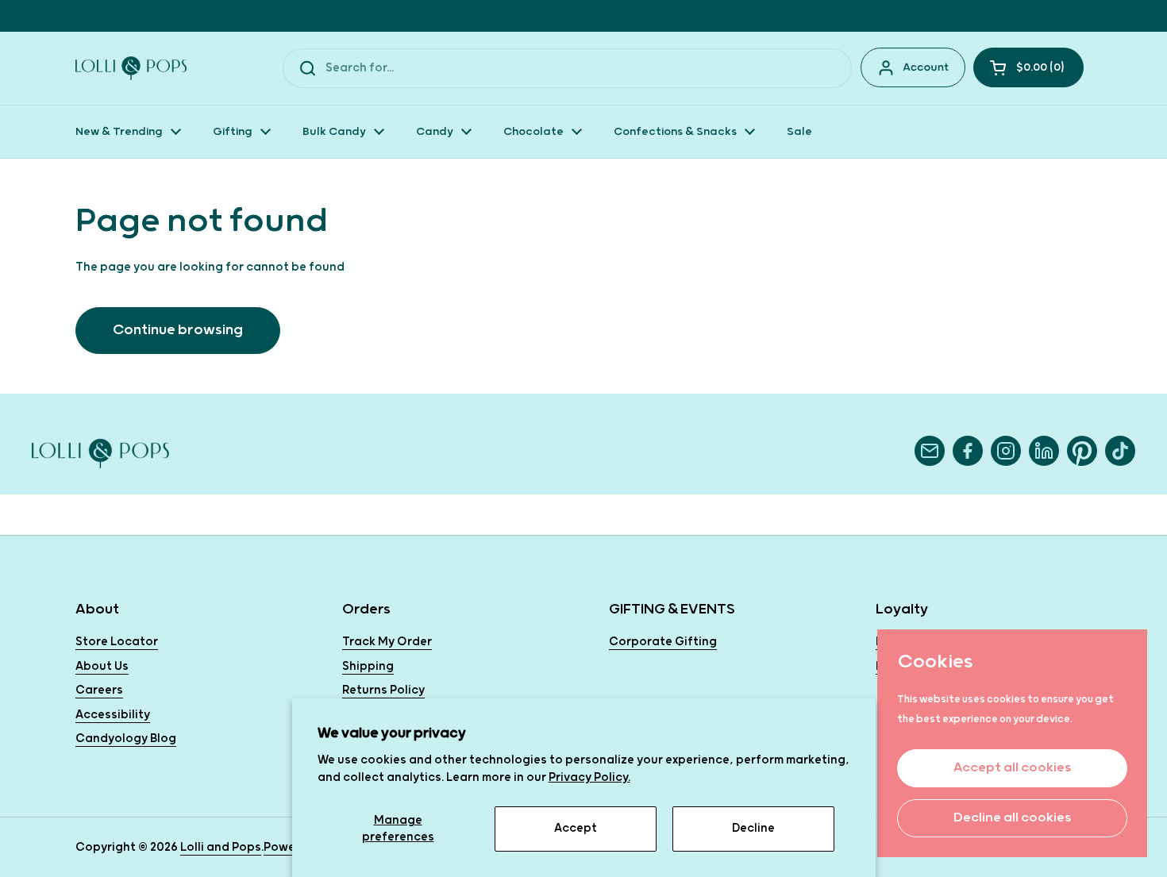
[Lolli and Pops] (131, 68)
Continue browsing (178, 329)
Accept (575, 828)
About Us (102, 666)
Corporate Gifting (663, 641)
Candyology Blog (125, 738)
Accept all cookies (1012, 767)
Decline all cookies (1012, 817)
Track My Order (387, 641)
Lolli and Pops (220, 847)
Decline (753, 828)
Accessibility (112, 714)
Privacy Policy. (589, 777)
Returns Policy (383, 690)
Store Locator (116, 641)
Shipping (368, 666)
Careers (99, 690)
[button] (1028, 67)
